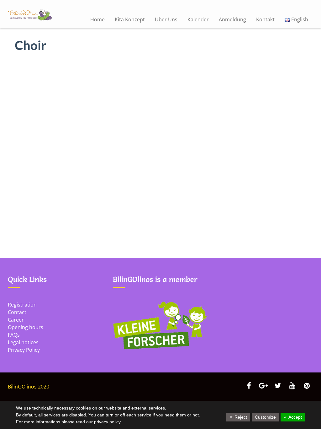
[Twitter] (277, 386)
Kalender (198, 19)
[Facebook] (249, 386)
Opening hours (25, 327)
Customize (265, 417)
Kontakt (265, 19)
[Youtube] (292, 386)
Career (16, 319)
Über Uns (166, 19)
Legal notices (23, 342)
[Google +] (263, 386)
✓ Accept (293, 417)
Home (97, 19)
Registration (22, 304)
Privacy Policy (24, 349)
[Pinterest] (306, 386)
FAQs (14, 334)
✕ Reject (238, 417)
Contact (17, 312)
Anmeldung (232, 19)
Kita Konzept (130, 19)
